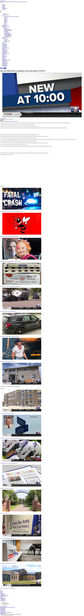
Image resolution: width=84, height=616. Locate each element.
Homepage (4, 13)
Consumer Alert (4, 8)
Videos (5, 24)
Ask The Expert (16, 1)
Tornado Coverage (5, 37)
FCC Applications (3, 610)
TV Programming (3, 596)
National (5, 20)
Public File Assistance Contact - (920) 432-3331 (7, 607)
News (3, 4)
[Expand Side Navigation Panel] (1, 2)
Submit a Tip (4, 59)
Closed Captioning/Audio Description (6, 612)
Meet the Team (4, 55)
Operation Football (7, 40)
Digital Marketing (5, 65)
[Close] (1, 12)
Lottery (3, 54)
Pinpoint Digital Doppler (8, 30)
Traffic (3, 9)
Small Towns (2, 1)
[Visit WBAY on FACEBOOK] (0, 68)
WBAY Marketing (5, 63)
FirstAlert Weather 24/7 (7, 29)
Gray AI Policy (4, 66)
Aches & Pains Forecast (8, 34)
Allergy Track (21, 1)
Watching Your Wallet (5, 53)
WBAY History (6, 14)
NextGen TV (26, 1)
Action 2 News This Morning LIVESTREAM (11, 16)
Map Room (6, 31)
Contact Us (4, 43)
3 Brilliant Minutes (7, 1)
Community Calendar (5, 47)
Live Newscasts (4, 25)
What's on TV (4, 64)
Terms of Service (3, 608)
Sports (3, 38)
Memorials (4, 48)
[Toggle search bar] (0, 11)
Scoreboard (6, 39)
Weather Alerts (6, 27)
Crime (5, 18)
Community (6, 17)
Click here (2, 614)
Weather (1, 591)
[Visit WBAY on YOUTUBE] (5, 68)
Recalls (3, 57)
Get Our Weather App (7, 35)
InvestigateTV (4, 52)
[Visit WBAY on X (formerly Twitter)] (2, 68)
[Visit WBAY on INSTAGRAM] (3, 68)
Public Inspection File (3, 606)
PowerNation (4, 56)
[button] (4, 15)
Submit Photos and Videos (6, 60)
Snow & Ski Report (5, 61)
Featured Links (4, 50)
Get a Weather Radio (7, 36)
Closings (5, 28)
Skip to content (2, 0)
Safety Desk (4, 7)
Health (5, 19)
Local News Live (5, 51)
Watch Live (4, 5)
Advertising (2, 611)
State (5, 23)
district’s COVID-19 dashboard (13, 139)
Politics (5, 21)
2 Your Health (12, 1)
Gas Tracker (2, 594)
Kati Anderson (4, 118)
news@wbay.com (3, 600)
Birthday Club (4, 46)
